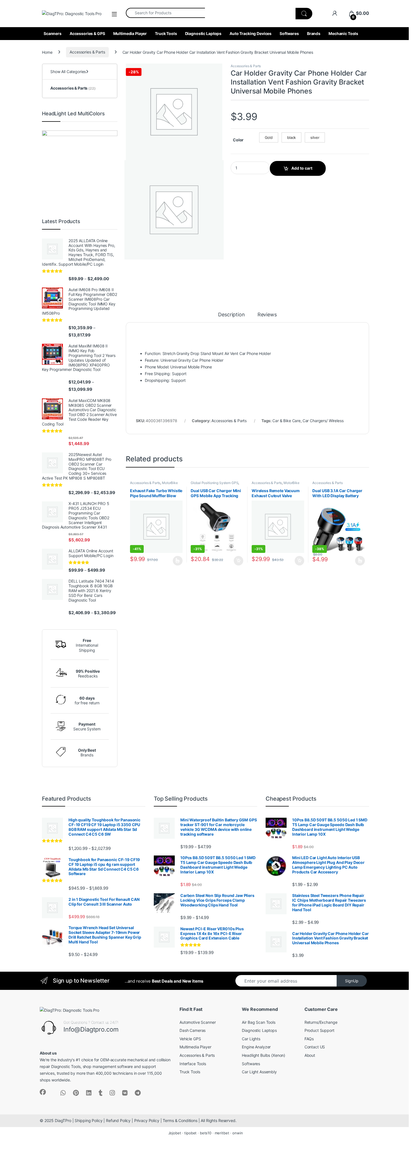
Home (47, 52)
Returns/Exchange (320, 1022)
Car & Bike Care (286, 420)
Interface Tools (192, 1063)
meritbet (222, 1133)
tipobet (190, 1133)
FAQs (309, 1038)
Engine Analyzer (256, 1046)
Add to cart (301, 168)
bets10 (205, 1133)
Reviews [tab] (267, 314)
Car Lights (251, 1038)
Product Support (319, 1030)
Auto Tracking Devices (250, 33)
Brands (313, 33)
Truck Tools (166, 33)
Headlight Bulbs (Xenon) (263, 1055)
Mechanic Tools (343, 33)
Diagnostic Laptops (203, 33)
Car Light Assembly (259, 1071)
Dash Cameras (192, 1030)
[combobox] (165, 13)
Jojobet (174, 1133)
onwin (237, 1133)
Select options (176, 560)
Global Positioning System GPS (214, 483)
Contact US (314, 1046)
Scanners (53, 33)
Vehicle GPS (190, 1038)
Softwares (289, 33)
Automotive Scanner (197, 1022)
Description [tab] (231, 314)
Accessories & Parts (87, 52)
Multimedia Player (130, 33)
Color (238, 139)
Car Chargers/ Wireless (323, 420)
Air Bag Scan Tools (258, 1022)
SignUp (351, 980)
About (309, 1055)
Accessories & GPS (87, 33)
